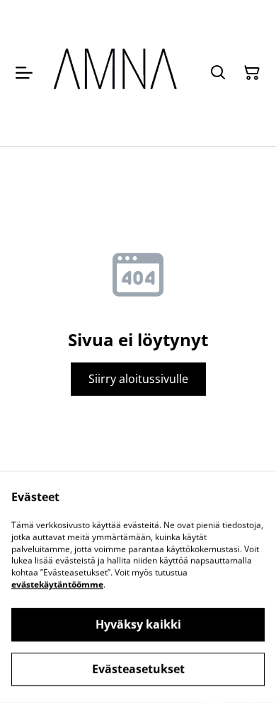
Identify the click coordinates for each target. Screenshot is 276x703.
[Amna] (117, 73)
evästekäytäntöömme (57, 584)
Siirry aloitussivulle (138, 379)
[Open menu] (24, 72)
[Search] (218, 72)
